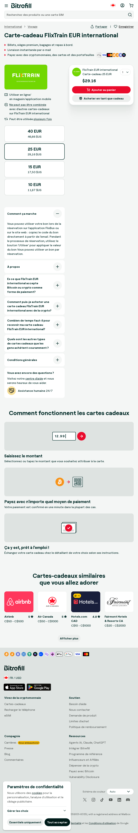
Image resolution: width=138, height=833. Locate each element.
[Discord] (128, 800)
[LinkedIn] (119, 800)
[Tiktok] (102, 800)
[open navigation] (6, 5)
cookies (37, 793)
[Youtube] (111, 800)
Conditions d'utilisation (102, 823)
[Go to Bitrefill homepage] (21, 5)
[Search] (130, 14)
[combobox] (66, 14)
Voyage (32, 26)
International (13, 26)
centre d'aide (34, 378)
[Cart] (131, 5)
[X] (85, 800)
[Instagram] (93, 800)
